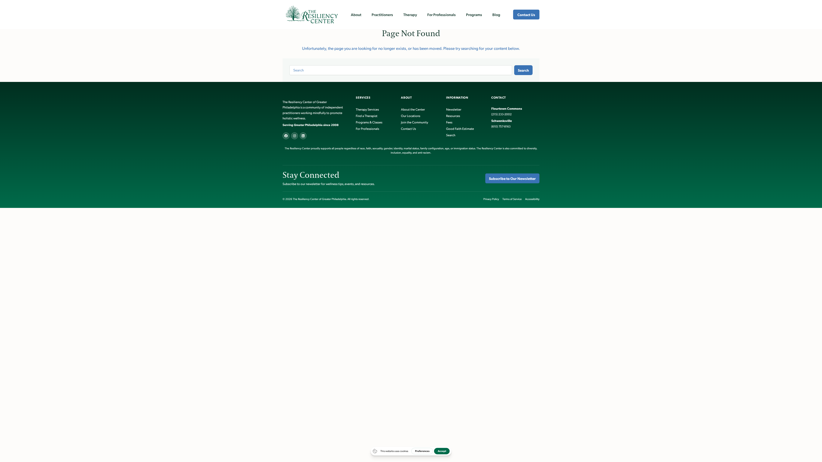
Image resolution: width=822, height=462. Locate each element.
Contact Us (526, 14)
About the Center (413, 109)
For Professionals (367, 128)
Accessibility (532, 199)
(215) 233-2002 (501, 114)
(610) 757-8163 (501, 126)
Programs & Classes (369, 122)
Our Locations (410, 116)
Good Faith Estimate (460, 128)
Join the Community (414, 122)
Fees (449, 122)
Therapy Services (367, 109)
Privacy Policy (491, 199)
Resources (453, 116)
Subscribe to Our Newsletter (512, 178)
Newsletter (453, 109)
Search (523, 70)
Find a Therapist (366, 116)
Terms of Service (512, 199)
